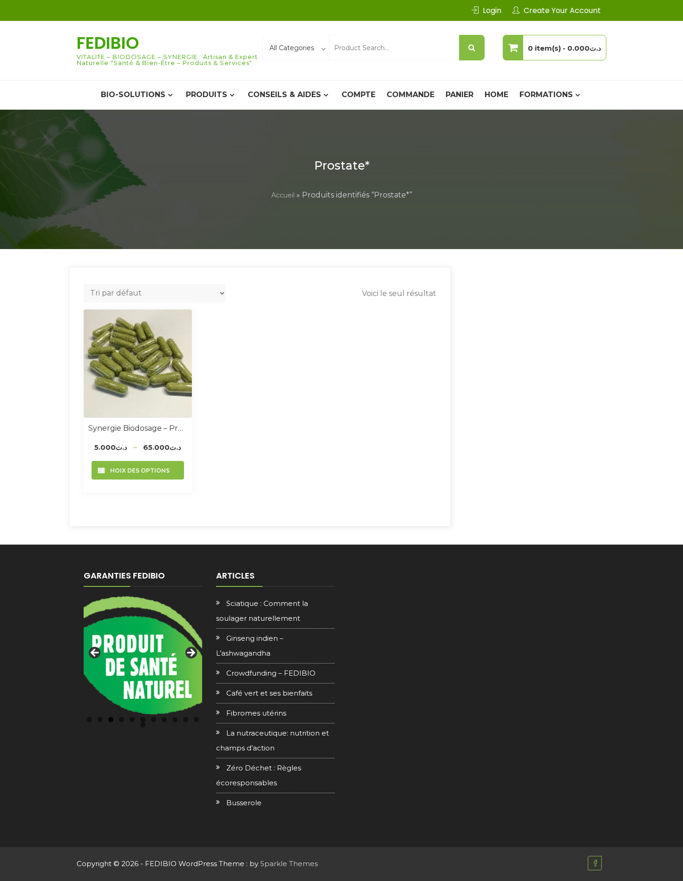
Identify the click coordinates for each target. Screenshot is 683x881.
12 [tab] (142, 724)
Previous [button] (95, 653)
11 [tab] (196, 719)
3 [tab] (110, 719)
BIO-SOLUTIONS (133, 94)
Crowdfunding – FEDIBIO (270, 673)
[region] (143, 655)
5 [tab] (132, 719)
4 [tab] (121, 719)
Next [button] (190, 653)
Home (496, 94)
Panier (459, 94)
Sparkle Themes (289, 863)
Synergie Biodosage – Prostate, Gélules (137, 428)
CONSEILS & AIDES (284, 94)
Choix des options (138, 470)
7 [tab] (153, 719)
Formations (546, 94)
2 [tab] (100, 719)
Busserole (244, 802)
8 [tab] (164, 719)
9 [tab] (174, 719)
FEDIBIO (108, 43)
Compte (358, 94)
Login (492, 10)
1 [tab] (89, 719)
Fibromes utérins (256, 713)
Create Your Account (562, 10)
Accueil (283, 195)
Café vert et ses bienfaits (269, 693)
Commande (410, 94)
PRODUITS (206, 94)
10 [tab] (185, 719)
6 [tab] (142, 719)
